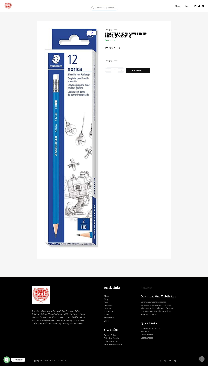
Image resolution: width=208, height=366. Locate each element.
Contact (107, 308)
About (178, 6)
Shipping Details (111, 338)
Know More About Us (150, 328)
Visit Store (145, 331)
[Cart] (202, 359)
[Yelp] (160, 361)
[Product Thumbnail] (92, 33)
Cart (106, 302)
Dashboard (109, 311)
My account (109, 317)
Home (106, 314)
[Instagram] (203, 6)
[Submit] (93, 8)
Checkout (108, 305)
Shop (106, 320)
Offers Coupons (111, 341)
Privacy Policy (110, 335)
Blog (187, 6)
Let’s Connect (147, 334)
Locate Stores (147, 337)
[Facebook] (195, 6)
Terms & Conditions (113, 344)
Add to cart (138, 70)
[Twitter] (199, 6)
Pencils (115, 30)
